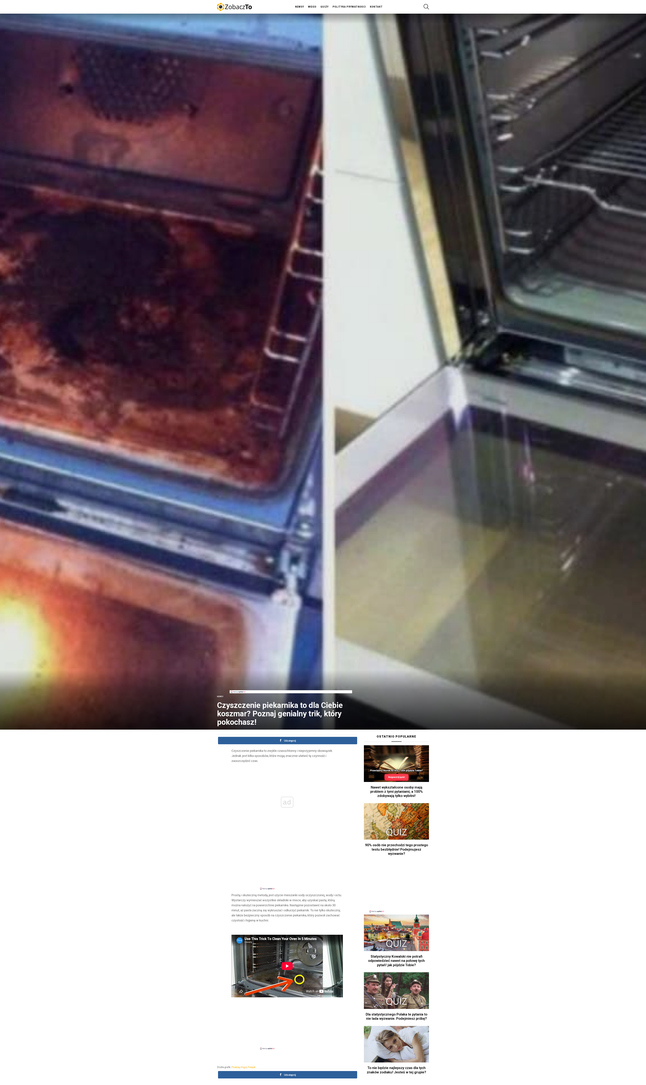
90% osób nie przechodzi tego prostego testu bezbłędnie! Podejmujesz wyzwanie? (396, 849)
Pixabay (235, 1067)
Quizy (324, 6)
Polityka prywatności (349, 6)
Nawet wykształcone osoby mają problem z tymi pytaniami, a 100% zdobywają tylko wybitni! (396, 791)
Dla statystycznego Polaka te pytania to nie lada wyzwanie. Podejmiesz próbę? (396, 1016)
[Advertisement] (291, 682)
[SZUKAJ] (426, 7)
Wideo (312, 6)
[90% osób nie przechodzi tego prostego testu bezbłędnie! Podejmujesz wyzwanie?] (396, 821)
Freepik (252, 1067)
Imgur (244, 1067)
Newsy (299, 6)
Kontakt (376, 6)
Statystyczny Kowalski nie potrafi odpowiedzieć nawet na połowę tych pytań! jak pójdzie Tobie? (396, 960)
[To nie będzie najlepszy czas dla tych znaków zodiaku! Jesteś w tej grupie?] (396, 1044)
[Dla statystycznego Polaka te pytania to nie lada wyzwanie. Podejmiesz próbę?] (396, 990)
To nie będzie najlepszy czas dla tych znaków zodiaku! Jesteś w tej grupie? (396, 1070)
